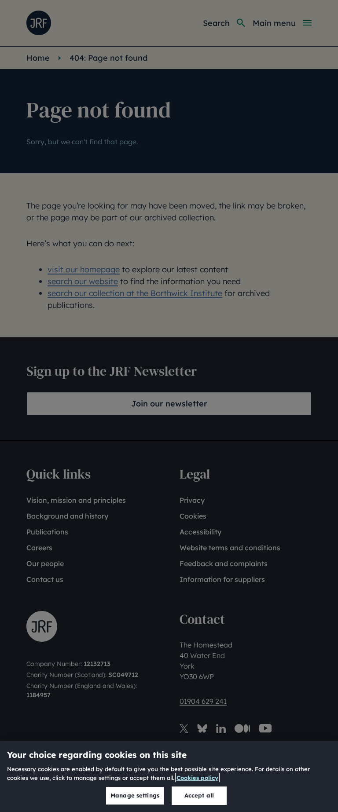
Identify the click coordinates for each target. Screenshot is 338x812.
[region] (169, 776)
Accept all (199, 795)
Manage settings (134, 795)
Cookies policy (197, 777)
